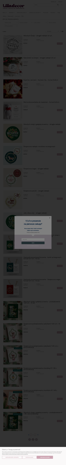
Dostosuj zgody (29, 457)
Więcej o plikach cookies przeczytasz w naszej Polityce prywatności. (15, 454)
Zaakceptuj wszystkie (45, 457)
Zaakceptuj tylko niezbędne (12, 457)
